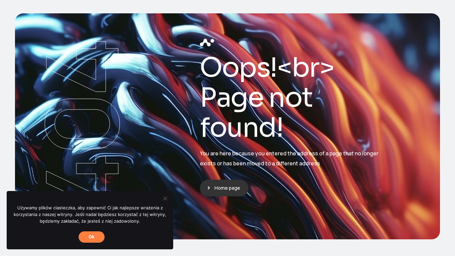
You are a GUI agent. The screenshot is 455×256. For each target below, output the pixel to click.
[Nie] (165, 198)
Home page (227, 188)
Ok (92, 236)
